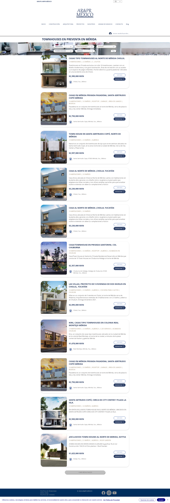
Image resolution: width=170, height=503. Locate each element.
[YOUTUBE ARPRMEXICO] (114, 492)
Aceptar (161, 500)
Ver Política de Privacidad (111, 500)
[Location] (70, 82)
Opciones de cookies (147, 500)
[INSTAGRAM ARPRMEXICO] (109, 492)
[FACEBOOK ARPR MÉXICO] (103, 492)
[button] (105, 24)
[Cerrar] (167, 499)
